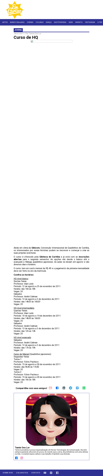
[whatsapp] (84, 388)
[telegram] (70, 388)
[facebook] (57, 388)
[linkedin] (63, 388)
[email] (50, 388)
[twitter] (77, 388)
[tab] (5, 22)
